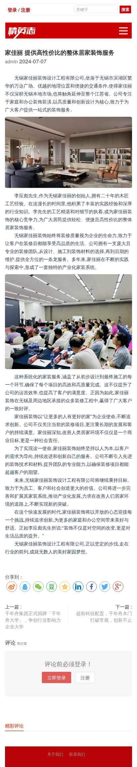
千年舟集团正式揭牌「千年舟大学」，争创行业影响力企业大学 (33, 620)
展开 (123, 31)
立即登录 (56, 677)
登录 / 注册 (19, 9)
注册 (85, 677)
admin (12, 61)
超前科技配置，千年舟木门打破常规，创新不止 (104, 616)
